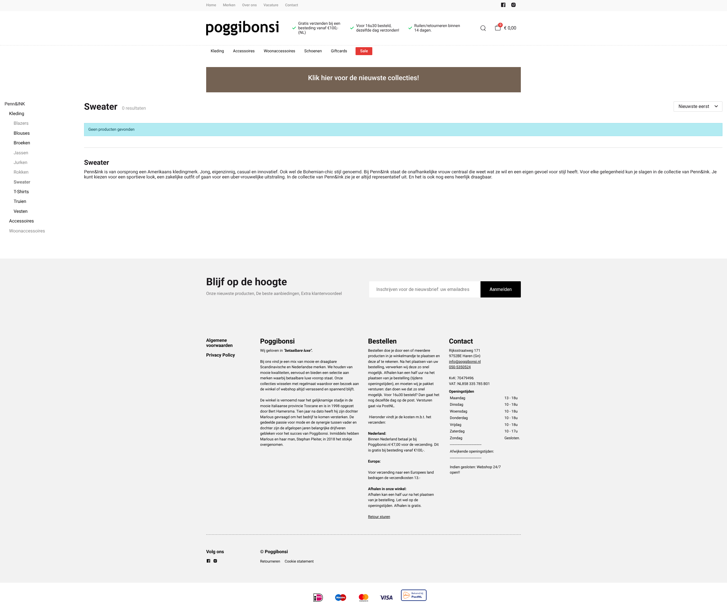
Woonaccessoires (279, 51)
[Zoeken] (483, 28)
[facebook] (503, 6)
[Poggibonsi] (242, 28)
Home (211, 5)
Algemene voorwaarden (219, 343)
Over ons (249, 5)
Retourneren (270, 561)
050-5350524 (460, 367)
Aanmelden (501, 289)
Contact (291, 5)
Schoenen (313, 51)
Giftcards (339, 51)
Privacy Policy (220, 355)
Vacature (271, 5)
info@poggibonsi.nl (465, 362)
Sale (364, 51)
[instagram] (513, 6)
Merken (229, 5)
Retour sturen (379, 517)
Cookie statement (299, 561)
